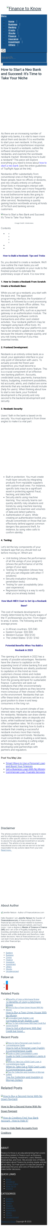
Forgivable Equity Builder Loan (22, 1020)
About (8, 1179)
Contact (9, 1188)
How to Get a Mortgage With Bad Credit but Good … (23, 1030)
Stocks (11, 33)
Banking (12, 27)
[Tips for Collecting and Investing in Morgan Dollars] (26, 1074)
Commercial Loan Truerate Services (25, 772)
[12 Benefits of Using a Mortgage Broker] (22, 999)
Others (11, 45)
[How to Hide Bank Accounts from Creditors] (24, 1119)
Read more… (6, 850)
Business (12, 24)
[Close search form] (2, 64)
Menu (4, 16)
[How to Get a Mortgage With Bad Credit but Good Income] (26, 1025)
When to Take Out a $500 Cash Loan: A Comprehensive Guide (26, 1068)
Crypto (11, 30)
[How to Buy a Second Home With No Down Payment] (24, 1098)
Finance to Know (8, 1221)
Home (11, 21)
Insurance (13, 39)
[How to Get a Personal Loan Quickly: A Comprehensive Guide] (26, 1045)
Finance (12, 36)
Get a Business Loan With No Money (25, 769)
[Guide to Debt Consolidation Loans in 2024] (22, 1053)
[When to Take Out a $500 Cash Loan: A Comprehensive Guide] (26, 1064)
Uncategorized (12, 971)
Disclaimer (10, 1181)
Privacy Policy (12, 1184)
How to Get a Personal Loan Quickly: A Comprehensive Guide (25, 1049)
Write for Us (11, 1186)
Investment (14, 42)
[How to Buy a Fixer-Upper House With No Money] (26, 1010)
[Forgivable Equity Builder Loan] (20, 1018)
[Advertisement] (24, 106)
